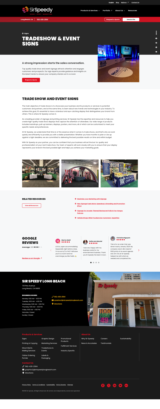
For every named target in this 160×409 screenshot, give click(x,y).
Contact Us (135, 2)
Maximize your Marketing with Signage (91, 199)
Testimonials (106, 343)
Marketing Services (49, 343)
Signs (26, 33)
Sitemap (70, 385)
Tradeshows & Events (47, 349)
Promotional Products (66, 339)
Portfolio (106, 10)
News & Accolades (89, 343)
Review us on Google (31, 258)
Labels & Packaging (45, 356)
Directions (58, 304)
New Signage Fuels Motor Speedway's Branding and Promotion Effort (101, 205)
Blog (117, 2)
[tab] (91, 262)
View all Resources (31, 205)
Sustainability (125, 338)
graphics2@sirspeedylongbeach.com (68, 300)
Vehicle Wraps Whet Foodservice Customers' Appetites (98, 218)
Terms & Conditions (38, 385)
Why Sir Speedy (87, 338)
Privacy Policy (26, 385)
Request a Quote (113, 19)
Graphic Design (47, 338)
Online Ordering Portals (28, 356)
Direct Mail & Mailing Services (28, 349)
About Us (119, 10)
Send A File (131, 19)
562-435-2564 (42, 19)
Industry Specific (68, 350)
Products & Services (89, 10)
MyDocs (124, 2)
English (111, 2)
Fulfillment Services (69, 346)
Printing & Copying (29, 343)
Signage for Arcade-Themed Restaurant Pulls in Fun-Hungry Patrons (100, 212)
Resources (132, 10)
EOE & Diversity (61, 385)
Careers (104, 338)
